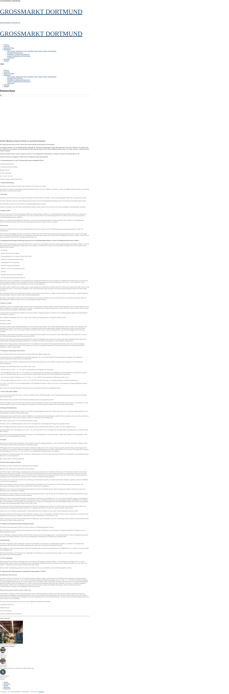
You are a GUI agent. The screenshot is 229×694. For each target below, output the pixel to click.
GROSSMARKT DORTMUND (41, 11)
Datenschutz (7, 688)
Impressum (7, 687)
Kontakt (6, 685)
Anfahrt (6, 682)
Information (7, 684)
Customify (41, 691)
